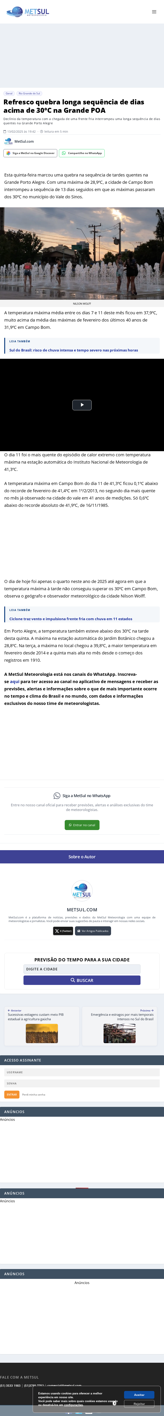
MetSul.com (24, 141)
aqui (14, 681)
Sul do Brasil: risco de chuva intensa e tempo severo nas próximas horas (73, 350)
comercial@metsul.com (64, 1385)
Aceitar (139, 1395)
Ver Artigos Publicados (95, 931)
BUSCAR (85, 980)
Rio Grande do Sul (29, 93)
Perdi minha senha (33, 1094)
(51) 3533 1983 (10, 1385)
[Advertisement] (82, 56)
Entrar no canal (84, 825)
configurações (73, 1405)
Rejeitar (139, 1404)
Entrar (12, 1094)
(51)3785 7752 (34, 1385)
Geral (9, 93)
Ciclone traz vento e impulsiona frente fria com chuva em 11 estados (70, 618)
